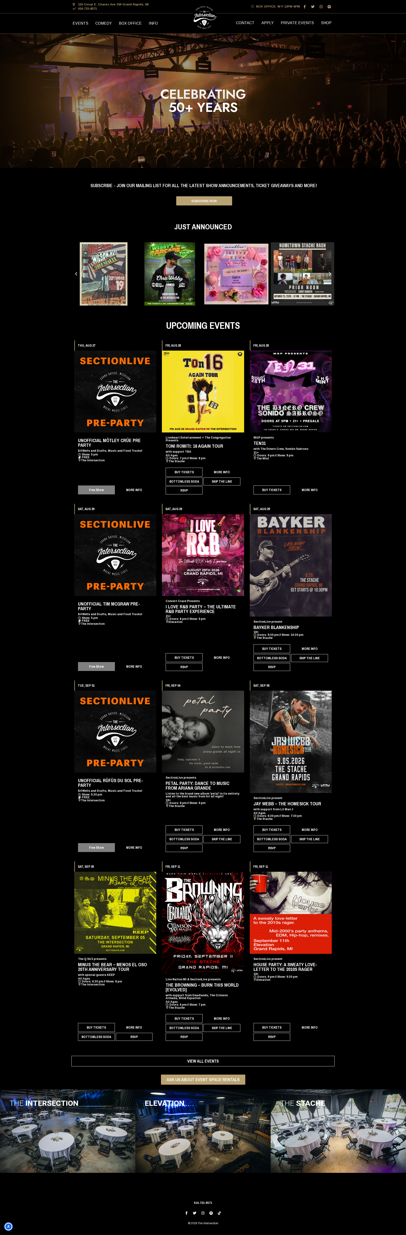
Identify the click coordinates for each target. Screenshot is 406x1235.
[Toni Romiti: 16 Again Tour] (203, 391)
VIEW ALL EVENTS (203, 1061)
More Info (134, 490)
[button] (76, 274)
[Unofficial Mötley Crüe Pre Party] (115, 391)
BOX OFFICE (130, 23)
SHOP (326, 23)
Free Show (96, 490)
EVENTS (80, 23)
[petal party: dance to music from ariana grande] (203, 732)
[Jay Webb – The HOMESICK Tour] (291, 742)
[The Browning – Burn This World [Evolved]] (203, 923)
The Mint (262, 458)
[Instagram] (320, 6)
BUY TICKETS (184, 472)
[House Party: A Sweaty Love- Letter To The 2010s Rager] (291, 913)
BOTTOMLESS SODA (184, 481)
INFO (153, 23)
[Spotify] (329, 6)
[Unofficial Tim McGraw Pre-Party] (115, 555)
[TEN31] (291, 391)
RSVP (184, 490)
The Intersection (93, 460)
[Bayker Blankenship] (291, 565)
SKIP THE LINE (222, 481)
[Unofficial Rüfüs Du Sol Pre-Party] (115, 732)
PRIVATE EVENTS (297, 23)
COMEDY (103, 23)
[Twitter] (312, 6)
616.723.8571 (203, 1203)
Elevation (175, 622)
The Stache (176, 461)
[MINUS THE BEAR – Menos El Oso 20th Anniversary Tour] (115, 913)
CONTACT (245, 23)
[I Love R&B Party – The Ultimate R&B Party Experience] (203, 555)
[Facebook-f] (304, 6)
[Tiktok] (219, 1213)
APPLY (268, 23)
